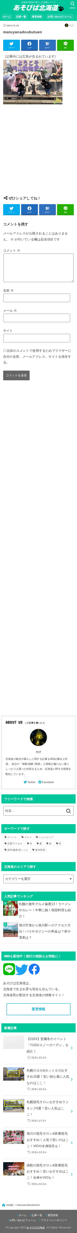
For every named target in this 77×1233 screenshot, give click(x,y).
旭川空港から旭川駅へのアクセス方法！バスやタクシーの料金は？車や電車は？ (45, 931)
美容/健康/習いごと (17, 850)
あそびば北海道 (35, 1227)
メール (10, 310)
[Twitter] (29, 782)
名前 (8, 290)
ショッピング (46, 837)
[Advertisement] (38, 153)
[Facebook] (46, 782)
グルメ (28, 837)
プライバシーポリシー (54, 1220)
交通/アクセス (15, 843)
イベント (12, 837)
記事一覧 (21, 16)
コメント (11, 250)
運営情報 (37, 16)
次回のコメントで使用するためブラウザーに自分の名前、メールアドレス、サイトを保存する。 (37, 356)
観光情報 (40, 850)
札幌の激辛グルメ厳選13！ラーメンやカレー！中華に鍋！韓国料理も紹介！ (45, 910)
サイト (8, 330)
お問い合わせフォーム (60, 16)
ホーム (6, 16)
